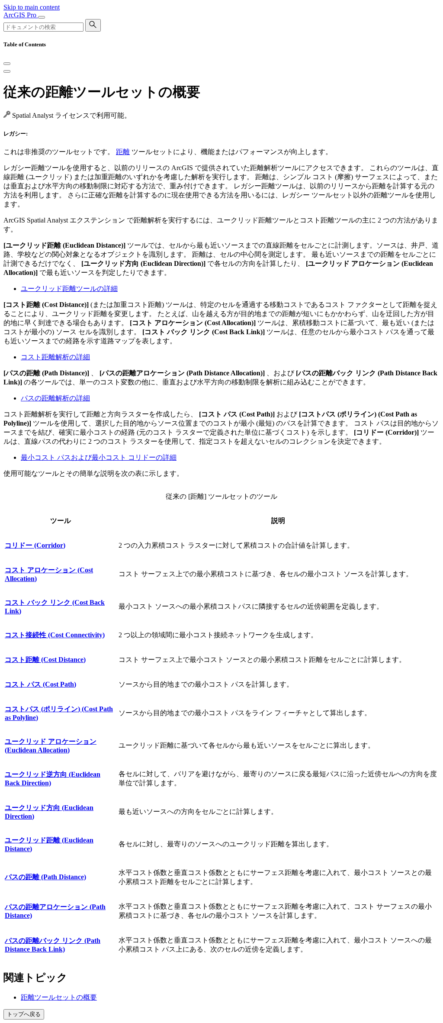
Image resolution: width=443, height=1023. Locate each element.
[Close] (6, 63)
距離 (123, 151)
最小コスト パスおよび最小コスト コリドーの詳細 (99, 457)
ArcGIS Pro (20, 15)
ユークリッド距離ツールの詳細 (69, 288)
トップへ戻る (24, 1014)
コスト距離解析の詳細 (55, 357)
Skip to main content (31, 7)
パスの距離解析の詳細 (55, 398)
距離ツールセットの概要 (59, 997)
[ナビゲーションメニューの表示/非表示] (41, 17)
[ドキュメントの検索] (93, 25)
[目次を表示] (6, 71)
